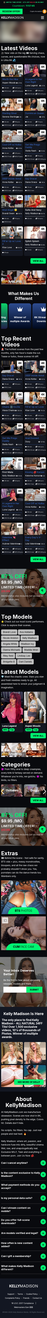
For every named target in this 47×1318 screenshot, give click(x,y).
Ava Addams (26, 632)
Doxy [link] (27, 441)
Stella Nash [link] (30, 150)
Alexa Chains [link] (8, 410)
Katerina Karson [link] (33, 475)
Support (11, 1294)
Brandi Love (9, 632)
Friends (26, 1298)
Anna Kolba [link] (7, 148)
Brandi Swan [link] (8, 213)
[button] (44, 713)
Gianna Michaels (11, 649)
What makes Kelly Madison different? (17, 1268)
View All (38, 261)
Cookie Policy (32, 1294)
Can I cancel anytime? (14, 1162)
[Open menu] (42, 17)
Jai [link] (26, 116)
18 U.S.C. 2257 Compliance (23, 1303)
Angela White (10, 644)
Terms (20, 1294)
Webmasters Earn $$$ (23, 1307)
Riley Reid (8, 655)
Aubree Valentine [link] (10, 543)
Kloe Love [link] (7, 247)
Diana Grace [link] (31, 182)
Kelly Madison (29, 638)
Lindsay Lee (23, 655)
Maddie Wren (31, 649)
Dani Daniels (25, 661)
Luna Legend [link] (31, 85)
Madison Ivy (27, 644)
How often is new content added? (17, 1245)
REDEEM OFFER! (11, 11)
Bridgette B (9, 661)
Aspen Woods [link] (9, 82)
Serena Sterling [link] (9, 116)
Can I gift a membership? (16, 1256)
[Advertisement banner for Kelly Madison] (23, 277)
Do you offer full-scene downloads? (15, 1221)
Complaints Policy (12, 1298)
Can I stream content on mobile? (15, 1209)
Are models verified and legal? (19, 1233)
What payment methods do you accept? (20, 1186)
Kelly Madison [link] (31, 213)
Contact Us (37, 1298)
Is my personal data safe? (16, 1198)
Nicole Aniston (10, 638)
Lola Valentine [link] (32, 543)
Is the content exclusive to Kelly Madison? (20, 1174)
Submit (34, 989)
